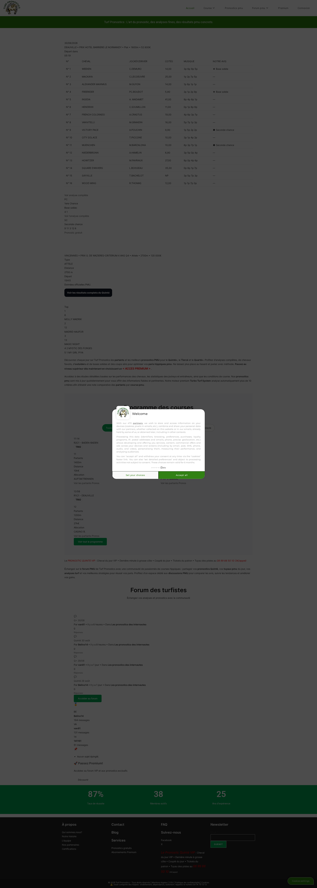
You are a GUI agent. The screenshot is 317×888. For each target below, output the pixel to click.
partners (138, 423)
